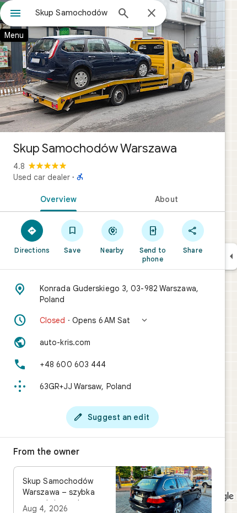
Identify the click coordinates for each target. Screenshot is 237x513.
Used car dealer (41, 177)
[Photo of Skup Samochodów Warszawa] (112, 66)
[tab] (56, 198)
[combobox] (71, 12)
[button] (112, 320)
